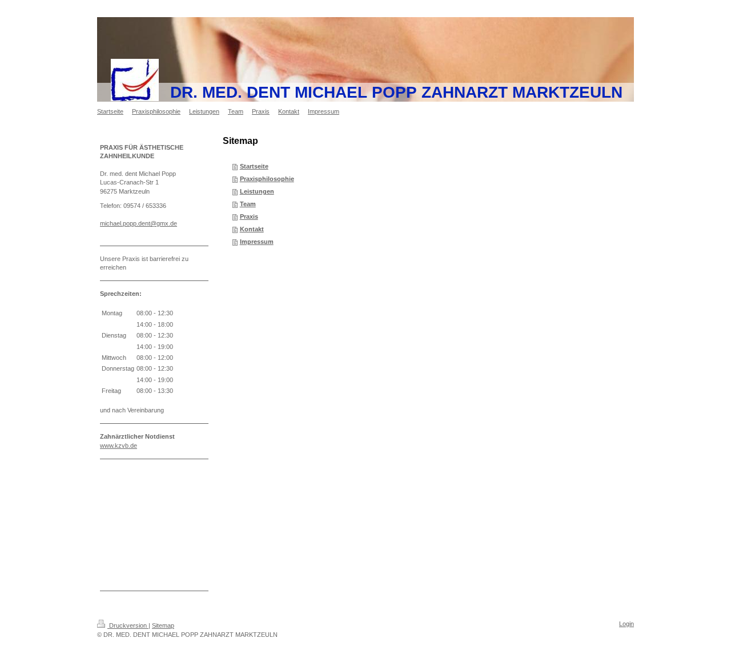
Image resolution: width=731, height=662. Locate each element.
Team (248, 203)
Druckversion (127, 625)
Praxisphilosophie (267, 178)
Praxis (249, 216)
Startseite (254, 166)
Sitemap (163, 625)
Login (626, 623)
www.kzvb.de (118, 445)
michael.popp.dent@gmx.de (138, 223)
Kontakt (252, 229)
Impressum (257, 241)
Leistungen (257, 191)
